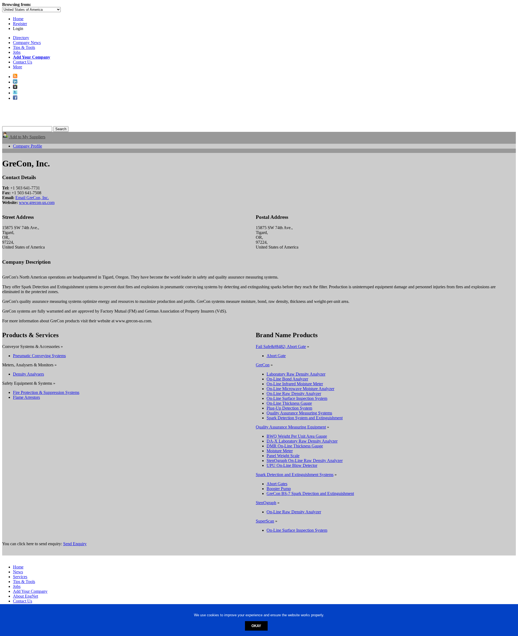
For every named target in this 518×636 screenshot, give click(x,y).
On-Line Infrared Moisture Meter (295, 383)
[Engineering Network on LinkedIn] (15, 82)
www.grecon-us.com (36, 202)
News (18, 572)
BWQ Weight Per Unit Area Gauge (297, 436)
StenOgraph (266, 502)
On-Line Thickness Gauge (289, 403)
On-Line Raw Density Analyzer (294, 393)
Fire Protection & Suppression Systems (46, 392)
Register (20, 23)
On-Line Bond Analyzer (287, 379)
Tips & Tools (24, 47)
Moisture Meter (280, 450)
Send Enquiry (75, 543)
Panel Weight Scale (283, 455)
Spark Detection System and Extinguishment (305, 418)
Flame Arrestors (26, 397)
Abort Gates (277, 483)
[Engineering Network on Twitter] (15, 93)
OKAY (256, 626)
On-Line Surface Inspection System (297, 398)
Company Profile (27, 146)
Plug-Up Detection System (289, 408)
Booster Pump (279, 488)
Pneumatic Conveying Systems (39, 355)
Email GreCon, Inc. (32, 197)
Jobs (17, 52)
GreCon (263, 365)
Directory (21, 37)
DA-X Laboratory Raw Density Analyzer (302, 441)
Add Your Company (30, 591)
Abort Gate (276, 355)
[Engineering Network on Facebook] (15, 98)
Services (20, 576)
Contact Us (22, 62)
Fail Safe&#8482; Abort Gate (281, 346)
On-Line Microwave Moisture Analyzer (300, 388)
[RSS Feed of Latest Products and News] (15, 76)
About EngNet (25, 596)
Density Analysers (28, 374)
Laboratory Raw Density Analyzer (296, 374)
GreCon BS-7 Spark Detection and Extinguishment (310, 493)
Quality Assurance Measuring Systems (299, 413)
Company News (27, 42)
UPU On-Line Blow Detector (292, 465)
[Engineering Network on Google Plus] (15, 87)
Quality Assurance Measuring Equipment (291, 427)
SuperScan (265, 521)
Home (18, 18)
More (17, 67)
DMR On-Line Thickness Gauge (295, 446)
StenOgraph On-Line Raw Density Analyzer (305, 460)
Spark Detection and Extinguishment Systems (294, 474)
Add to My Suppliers (27, 137)
